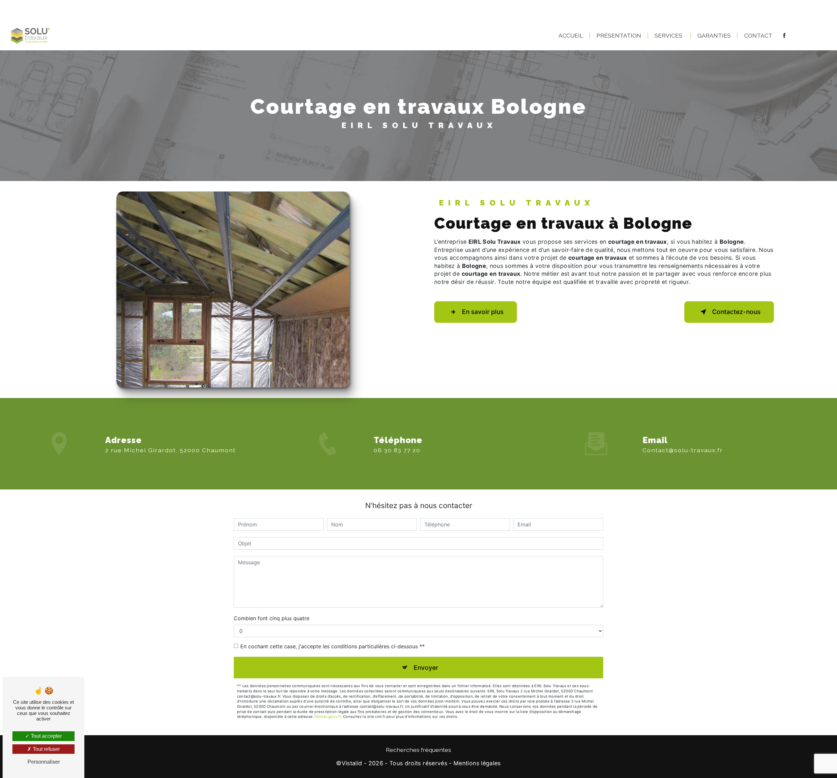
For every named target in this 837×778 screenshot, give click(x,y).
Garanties (714, 35)
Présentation (618, 35)
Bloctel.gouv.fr (328, 716)
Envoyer (426, 667)
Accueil (570, 35)
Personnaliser (43, 762)
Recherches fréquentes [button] (418, 749)
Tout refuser (45, 749)
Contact (758, 35)
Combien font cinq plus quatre (271, 618)
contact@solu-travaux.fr (682, 450)
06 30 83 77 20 (397, 450)
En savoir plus (483, 312)
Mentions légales (477, 763)
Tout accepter (45, 736)
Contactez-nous (736, 312)
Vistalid (352, 763)
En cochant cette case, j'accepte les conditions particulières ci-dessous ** (332, 646)
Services (668, 35)
